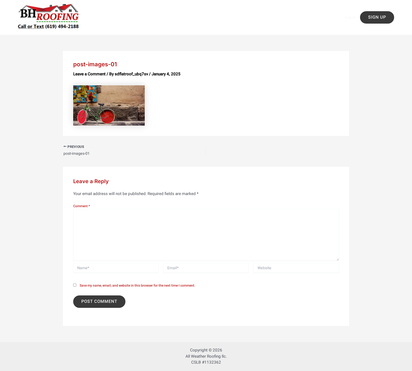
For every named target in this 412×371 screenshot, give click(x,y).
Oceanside (224, 14)
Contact (209, 7)
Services (132, 27)
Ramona (269, 14)
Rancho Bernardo (300, 14)
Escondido (317, 7)
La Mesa (167, 14)
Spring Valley (160, 27)
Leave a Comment (89, 74)
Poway (248, 14)
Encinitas (291, 7)
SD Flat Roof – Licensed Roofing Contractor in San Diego (263, 21)
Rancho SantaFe (106, 21)
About (105, 7)
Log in (350, 17)
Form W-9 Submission (112, 14)
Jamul (145, 14)
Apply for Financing (136, 7)
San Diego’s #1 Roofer (185, 21)
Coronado (266, 7)
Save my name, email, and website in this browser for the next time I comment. (137, 285)
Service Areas (104, 27)
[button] (377, 17)
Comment (81, 206)
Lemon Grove (195, 14)
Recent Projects (143, 21)
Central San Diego (178, 7)
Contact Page (237, 7)
